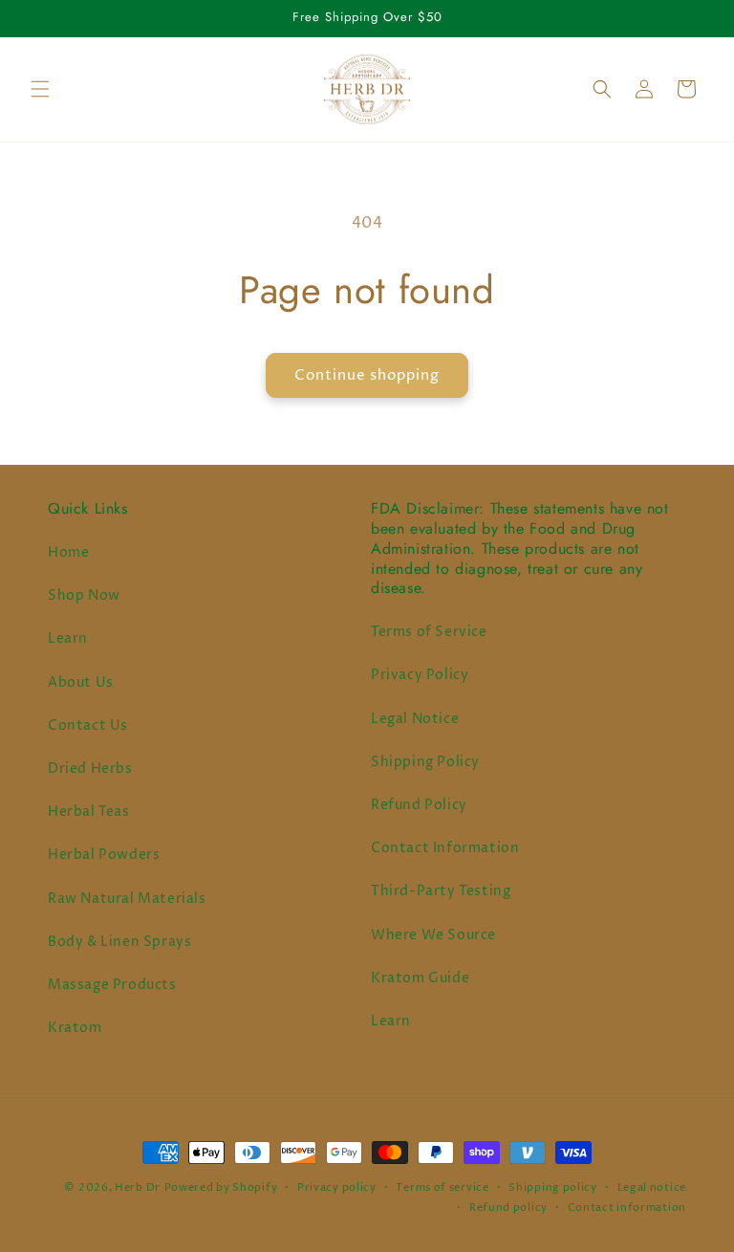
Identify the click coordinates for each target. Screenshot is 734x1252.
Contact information (627, 1207)
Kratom (75, 1028)
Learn (68, 638)
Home (68, 552)
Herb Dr (138, 1187)
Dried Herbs (90, 768)
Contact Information (445, 848)
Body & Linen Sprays (119, 942)
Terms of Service (429, 632)
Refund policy (508, 1207)
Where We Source (433, 935)
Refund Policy (419, 805)
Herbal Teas (89, 811)
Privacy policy (337, 1187)
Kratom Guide (420, 978)
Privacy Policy (419, 675)
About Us (81, 682)
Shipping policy (552, 1187)
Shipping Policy (425, 762)
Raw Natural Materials (127, 899)
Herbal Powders (104, 855)
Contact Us (88, 725)
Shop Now (84, 595)
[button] (40, 89)
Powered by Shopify (221, 1187)
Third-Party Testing (440, 891)
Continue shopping (367, 375)
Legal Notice (415, 719)
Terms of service (442, 1187)
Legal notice (651, 1187)
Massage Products (112, 985)
